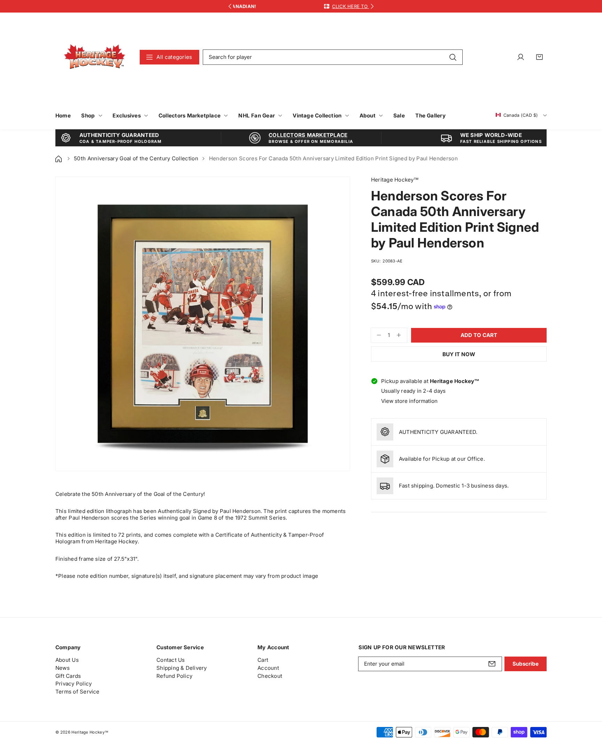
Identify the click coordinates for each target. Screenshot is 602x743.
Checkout (269, 676)
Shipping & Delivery (181, 668)
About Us (67, 660)
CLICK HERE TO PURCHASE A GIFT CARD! (322, 6)
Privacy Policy (73, 683)
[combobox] (332, 57)
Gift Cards (68, 676)
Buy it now (458, 354)
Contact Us (170, 660)
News (62, 668)
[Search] (453, 57)
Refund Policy (174, 676)
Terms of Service (77, 691)
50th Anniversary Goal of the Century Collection (136, 158)
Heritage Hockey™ (89, 732)
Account (268, 668)
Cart (262, 660)
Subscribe (525, 663)
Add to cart (479, 335)
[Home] (59, 158)
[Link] (94, 57)
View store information (409, 401)
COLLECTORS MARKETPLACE (308, 135)
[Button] (229, 6)
